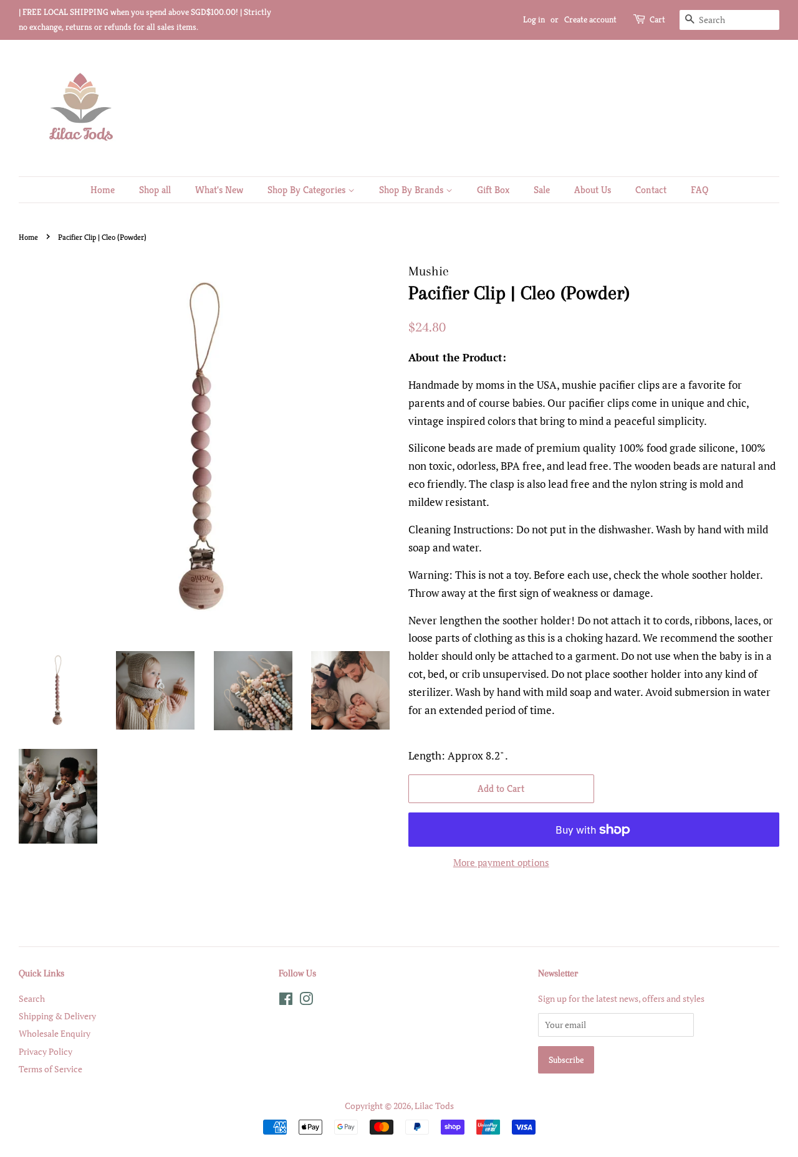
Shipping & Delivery (57, 1016)
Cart (657, 19)
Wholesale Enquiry (54, 1033)
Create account (590, 19)
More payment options (501, 862)
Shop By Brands (412, 189)
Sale (542, 189)
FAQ (699, 189)
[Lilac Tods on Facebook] (286, 1001)
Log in (534, 19)
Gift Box (493, 189)
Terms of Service (50, 1069)
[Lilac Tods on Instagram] (306, 1001)
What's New (219, 189)
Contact (650, 189)
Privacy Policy (45, 1051)
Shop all (155, 189)
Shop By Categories (307, 189)
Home (102, 189)
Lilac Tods (434, 1106)
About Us (592, 189)
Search (32, 998)
